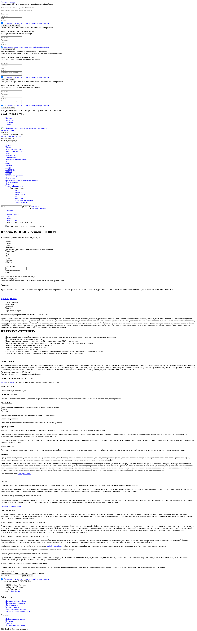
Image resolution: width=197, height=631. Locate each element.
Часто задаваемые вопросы (15, 609)
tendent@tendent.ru (54, 546)
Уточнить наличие (8, 79)
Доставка (35, 206)
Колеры (8, 168)
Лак (6, 161)
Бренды (8, 124)
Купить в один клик (9, 299)
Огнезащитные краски (14, 149)
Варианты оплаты (39, 208)
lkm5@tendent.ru (24, 474)
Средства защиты (21, 202)
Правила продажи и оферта (11, 506)
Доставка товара (11, 605)
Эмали (8, 145)
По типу (4, 141)
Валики (18, 190)
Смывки (8, 184)
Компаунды (9, 170)
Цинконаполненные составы (16, 159)
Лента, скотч (19, 198)
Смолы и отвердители (14, 176)
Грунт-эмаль (10, 155)
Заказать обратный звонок (11, 136)
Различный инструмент (24, 200)
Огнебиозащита (11, 182)
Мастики (8, 172)
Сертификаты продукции (15, 625)
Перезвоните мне (8, 49)
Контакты (9, 122)
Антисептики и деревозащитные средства (21, 180)
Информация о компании (15, 619)
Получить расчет (8, 108)
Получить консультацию (10, 25)
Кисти (17, 196)
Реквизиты (9, 623)
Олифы (8, 163)
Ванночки (18, 192)
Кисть (3, 382)
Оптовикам (9, 120)
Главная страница (12, 214)
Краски (8, 147)
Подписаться (27, 575)
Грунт (7, 153)
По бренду (12, 141)
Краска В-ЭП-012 (12, 220)
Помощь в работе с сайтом (15, 601)
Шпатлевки (9, 166)
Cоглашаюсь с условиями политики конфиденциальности (26, 23)
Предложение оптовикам (15, 603)
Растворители (10, 157)
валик (11, 382)
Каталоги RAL (20, 194)
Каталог (8, 216)
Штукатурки (10, 178)
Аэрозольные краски (13, 151)
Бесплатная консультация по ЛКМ (18, 611)
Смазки (8, 174)
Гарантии (9, 210)
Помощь (8, 118)
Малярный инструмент (14, 186)
